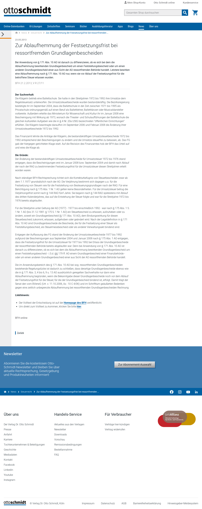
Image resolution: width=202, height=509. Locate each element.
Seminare (70, 26)
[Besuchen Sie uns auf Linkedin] (195, 392)
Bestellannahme (63, 449)
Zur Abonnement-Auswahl (134, 364)
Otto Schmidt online (164, 2)
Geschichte (10, 449)
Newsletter (60, 429)
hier (79, 306)
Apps (120, 26)
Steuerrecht (36, 33)
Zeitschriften (53, 26)
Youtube (8, 474)
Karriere (8, 439)
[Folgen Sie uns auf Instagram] (180, 392)
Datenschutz (108, 503)
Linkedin (8, 469)
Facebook (9, 464)
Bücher (83, 26)
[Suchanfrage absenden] (185, 12)
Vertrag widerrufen (115, 429)
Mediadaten (10, 454)
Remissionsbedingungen (68, 444)
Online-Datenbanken (14, 26)
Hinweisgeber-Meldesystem (183, 503)
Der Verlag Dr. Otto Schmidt (19, 424)
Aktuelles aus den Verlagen (69, 424)
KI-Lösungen (36, 26)
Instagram (9, 479)
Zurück (20, 333)
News (141, 26)
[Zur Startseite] (16, 33)
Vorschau (59, 439)
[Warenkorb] (195, 12)
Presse (7, 429)
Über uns (153, 26)
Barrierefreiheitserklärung (147, 503)
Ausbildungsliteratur (102, 26)
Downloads (60, 434)
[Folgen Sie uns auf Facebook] (171, 392)
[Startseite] (15, 504)
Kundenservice (190, 2)
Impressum (88, 503)
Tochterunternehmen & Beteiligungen (24, 444)
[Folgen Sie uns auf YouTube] (188, 392)
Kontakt (8, 459)
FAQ (56, 454)
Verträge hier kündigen (117, 424)
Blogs (131, 26)
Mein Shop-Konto (136, 2)
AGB (124, 503)
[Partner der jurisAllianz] (176, 419)
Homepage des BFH (75, 302)
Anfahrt (8, 434)
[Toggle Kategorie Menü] (5, 34)
